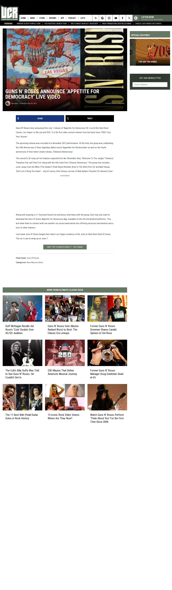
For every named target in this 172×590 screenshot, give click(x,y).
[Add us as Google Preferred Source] (102, 18)
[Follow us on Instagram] (109, 18)
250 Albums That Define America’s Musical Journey (62, 372)
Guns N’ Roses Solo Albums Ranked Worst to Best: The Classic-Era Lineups (63, 329)
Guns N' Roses (23, 128)
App (62, 18)
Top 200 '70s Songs (141, 62)
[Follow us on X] (129, 18)
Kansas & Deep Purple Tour (28, 24)
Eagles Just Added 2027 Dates (148, 24)
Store (42, 18)
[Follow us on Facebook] (122, 18)
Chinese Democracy (62, 151)
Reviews (52, 18)
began (42, 234)
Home (23, 18)
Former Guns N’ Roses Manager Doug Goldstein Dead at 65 (106, 374)
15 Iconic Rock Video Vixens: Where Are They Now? (64, 416)
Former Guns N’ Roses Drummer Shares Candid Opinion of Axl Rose (103, 329)
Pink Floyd (58, 167)
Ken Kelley (14, 103)
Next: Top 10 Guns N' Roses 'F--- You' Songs (65, 247)
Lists (82, 18)
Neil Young (104, 167)
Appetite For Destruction (75, 147)
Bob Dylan (82, 171)
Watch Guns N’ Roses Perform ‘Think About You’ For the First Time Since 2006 (107, 418)
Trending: (8, 24)
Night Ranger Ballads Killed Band (116, 24)
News (32, 18)
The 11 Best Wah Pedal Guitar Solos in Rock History (21, 416)
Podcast (72, 18)
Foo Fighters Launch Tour (56, 24)
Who (37, 167)
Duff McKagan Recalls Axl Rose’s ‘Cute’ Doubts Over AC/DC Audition (19, 329)
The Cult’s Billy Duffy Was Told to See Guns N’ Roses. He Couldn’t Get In (22, 374)
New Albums (32, 262)
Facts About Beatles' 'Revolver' (84, 24)
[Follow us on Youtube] (115, 18)
